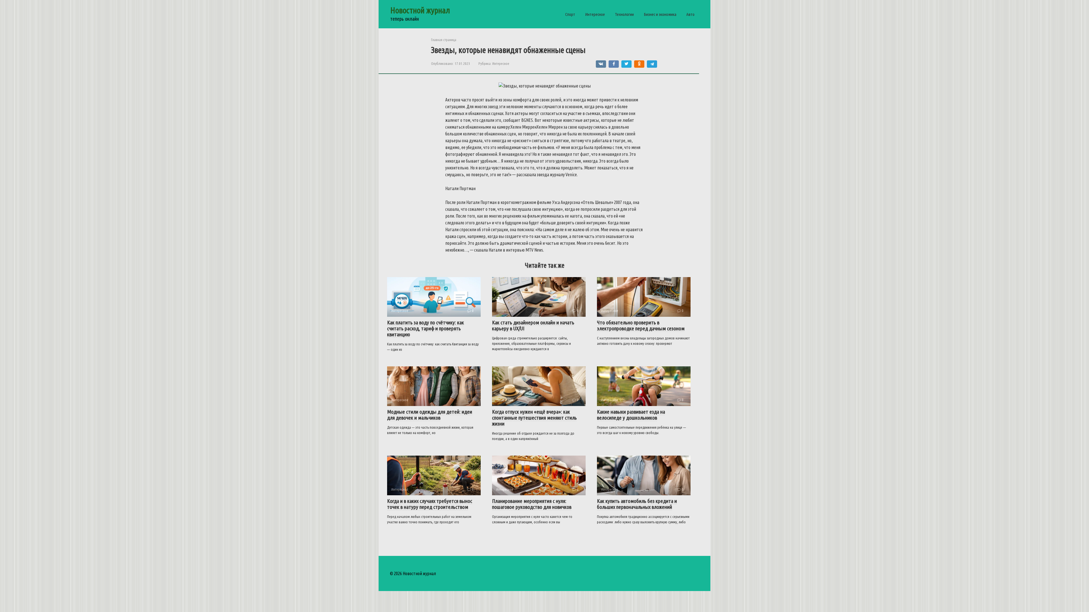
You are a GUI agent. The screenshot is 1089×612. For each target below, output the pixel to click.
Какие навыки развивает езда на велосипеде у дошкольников (631, 415)
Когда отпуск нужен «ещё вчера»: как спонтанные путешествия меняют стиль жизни (534, 418)
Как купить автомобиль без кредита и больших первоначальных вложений (637, 504)
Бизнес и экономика (660, 14)
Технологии (624, 14)
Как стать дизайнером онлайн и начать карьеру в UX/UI (533, 325)
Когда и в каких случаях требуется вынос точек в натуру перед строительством (429, 504)
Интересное (595, 14)
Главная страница (443, 40)
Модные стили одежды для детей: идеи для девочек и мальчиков (429, 415)
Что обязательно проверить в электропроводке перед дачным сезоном (641, 325)
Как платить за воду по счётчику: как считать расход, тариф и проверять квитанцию (425, 328)
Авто (690, 14)
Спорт (570, 14)
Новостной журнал (420, 10)
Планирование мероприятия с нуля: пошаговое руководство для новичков (531, 504)
